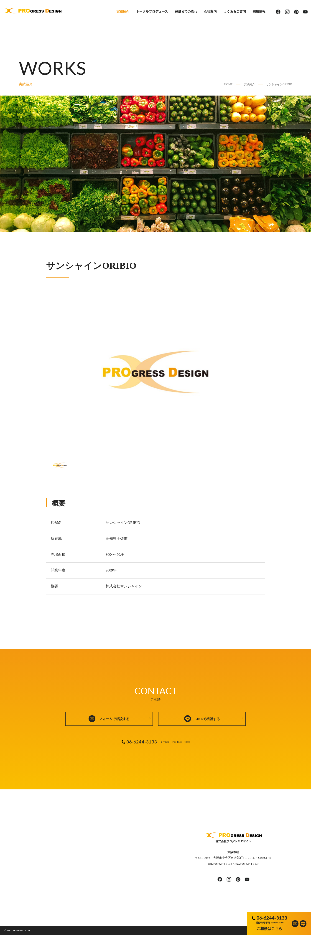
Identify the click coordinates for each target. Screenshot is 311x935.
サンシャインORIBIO (279, 84)
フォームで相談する (114, 719)
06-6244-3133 (272, 917)
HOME (228, 84)
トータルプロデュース (152, 11)
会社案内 (210, 11)
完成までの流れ (186, 11)
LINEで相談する (207, 719)
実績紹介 (123, 11)
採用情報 (259, 11)
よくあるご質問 (235, 11)
